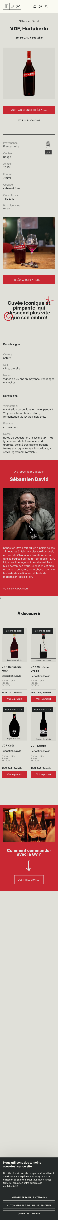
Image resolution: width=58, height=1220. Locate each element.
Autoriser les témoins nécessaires (29, 1205)
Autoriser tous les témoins (29, 1197)
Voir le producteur (15, 589)
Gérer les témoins (29, 1213)
